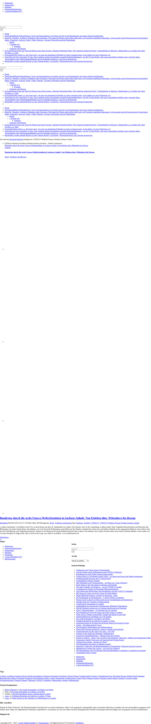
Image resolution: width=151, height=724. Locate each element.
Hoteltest (141, 676)
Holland (130, 676)
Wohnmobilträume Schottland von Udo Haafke (93, 617)
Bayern (25, 676)
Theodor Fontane (20, 680)
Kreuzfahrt (20, 678)
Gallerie (8, 148)
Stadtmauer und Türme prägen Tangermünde (93, 570)
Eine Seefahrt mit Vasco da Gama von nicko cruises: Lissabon (99, 612)
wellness (65, 680)
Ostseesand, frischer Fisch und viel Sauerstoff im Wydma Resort (100, 640)
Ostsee (78, 678)
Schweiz (129, 678)
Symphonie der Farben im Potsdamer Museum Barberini (97, 589)
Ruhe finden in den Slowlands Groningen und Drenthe (96, 585)
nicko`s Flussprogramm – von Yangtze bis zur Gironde (96, 610)
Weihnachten (56, 680)
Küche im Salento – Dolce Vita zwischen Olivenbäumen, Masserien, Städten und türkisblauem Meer (113, 638)
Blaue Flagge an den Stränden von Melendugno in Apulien (34, 698)
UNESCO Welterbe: (43, 680)
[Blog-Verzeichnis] (4, 719)
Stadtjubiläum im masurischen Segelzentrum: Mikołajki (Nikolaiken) (101, 606)
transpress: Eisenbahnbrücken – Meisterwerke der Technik (98, 636)
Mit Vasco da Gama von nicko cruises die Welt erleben (96, 593)
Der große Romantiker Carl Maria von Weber (93, 619)
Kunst (34, 678)
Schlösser (121, 678)
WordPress (80, 723)
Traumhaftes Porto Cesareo (86, 653)
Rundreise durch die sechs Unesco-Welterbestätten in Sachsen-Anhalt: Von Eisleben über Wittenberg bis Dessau (46, 146)
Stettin (135, 678)
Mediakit (79, 661)
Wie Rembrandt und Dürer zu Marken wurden (93, 644)
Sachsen (96, 678)
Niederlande (60, 678)
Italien (13, 678)
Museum (40, 678)
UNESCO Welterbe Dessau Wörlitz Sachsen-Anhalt (119, 523)
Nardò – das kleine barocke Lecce (89, 625)
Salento (115, 678)
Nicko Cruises (49, 678)
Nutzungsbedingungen (84, 663)
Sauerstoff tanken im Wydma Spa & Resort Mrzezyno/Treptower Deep (102, 623)
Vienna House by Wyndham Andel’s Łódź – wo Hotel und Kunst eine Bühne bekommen (109, 576)
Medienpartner (10, 559)
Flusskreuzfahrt (85, 676)
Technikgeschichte (7, 680)
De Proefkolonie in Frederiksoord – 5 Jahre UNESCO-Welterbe (100, 598)
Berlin (30, 676)
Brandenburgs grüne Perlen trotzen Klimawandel (94, 574)
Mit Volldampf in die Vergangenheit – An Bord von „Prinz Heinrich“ (102, 583)
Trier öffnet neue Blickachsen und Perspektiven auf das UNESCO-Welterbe (104, 591)
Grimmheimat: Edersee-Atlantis (88, 581)
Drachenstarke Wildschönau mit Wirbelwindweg (94, 627)
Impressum (80, 657)
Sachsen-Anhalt (106, 678)
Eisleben (87, 523)
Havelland (116, 676)
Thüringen (31, 680)
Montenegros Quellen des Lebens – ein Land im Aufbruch (98, 648)
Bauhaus (79, 523)
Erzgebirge (63, 676)
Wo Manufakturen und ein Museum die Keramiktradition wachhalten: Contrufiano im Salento (111, 651)
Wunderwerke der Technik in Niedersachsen (92, 602)
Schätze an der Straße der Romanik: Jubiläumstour (95, 634)
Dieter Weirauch (11, 690)
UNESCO (95, 523)
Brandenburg (38, 676)
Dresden (47, 676)
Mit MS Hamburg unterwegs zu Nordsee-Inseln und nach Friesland (101, 608)
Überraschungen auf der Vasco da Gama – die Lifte (95, 632)
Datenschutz (80, 659)
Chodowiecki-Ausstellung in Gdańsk (90, 604)
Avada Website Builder (27, 723)
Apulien (3, 676)
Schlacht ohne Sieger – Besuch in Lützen (91, 642)
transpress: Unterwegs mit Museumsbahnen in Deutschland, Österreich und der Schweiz (109, 646)
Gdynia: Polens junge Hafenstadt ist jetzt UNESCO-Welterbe (99, 572)
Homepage (9, 555)
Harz (110, 676)
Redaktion (4, 523)
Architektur (10, 676)
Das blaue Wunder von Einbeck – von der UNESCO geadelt (99, 587)
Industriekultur (5, 678)
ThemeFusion (43, 723)
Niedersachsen (70, 678)
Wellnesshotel (74, 680)
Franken (94, 676)
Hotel (135, 676)
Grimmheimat (103, 676)
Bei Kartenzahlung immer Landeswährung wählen (32, 694)
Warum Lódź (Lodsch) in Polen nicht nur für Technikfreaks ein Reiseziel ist (104, 600)
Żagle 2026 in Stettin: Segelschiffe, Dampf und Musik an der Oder (101, 615)
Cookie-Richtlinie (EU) (85, 665)
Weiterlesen (4, 537)
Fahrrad (70, 676)
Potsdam (89, 678)
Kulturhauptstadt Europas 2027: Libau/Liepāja (93, 579)
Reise (7, 157)
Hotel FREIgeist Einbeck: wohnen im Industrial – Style (96, 596)
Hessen (123, 676)
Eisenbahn (54, 676)
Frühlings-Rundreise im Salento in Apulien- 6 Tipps (95, 621)
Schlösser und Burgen (18, 157)
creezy (7, 696)
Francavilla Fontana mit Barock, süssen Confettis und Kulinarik (100, 629)
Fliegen (76, 676)
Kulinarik (28, 678)
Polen (84, 678)
